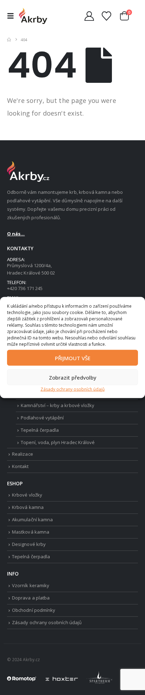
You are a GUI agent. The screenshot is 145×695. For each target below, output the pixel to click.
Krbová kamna (28, 507)
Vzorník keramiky (30, 585)
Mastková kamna (30, 532)
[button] (12, 16)
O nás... (16, 233)
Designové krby (29, 544)
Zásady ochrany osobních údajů (72, 389)
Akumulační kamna (32, 519)
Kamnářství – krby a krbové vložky (57, 405)
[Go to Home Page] (9, 39)
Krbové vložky (27, 495)
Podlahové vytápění (42, 417)
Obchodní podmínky (33, 610)
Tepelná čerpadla (40, 430)
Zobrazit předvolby (72, 377)
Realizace (22, 454)
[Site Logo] (33, 16)
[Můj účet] (89, 16)
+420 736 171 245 (25, 288)
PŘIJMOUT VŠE (72, 357)
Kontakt (20, 466)
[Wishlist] (106, 16)
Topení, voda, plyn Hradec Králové (58, 442)
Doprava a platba (31, 598)
